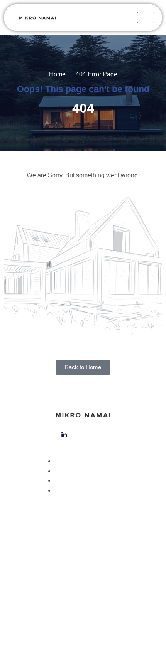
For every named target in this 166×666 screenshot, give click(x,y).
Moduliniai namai (78, 480)
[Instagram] (98, 435)
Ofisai (62, 460)
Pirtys (62, 490)
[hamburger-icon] (145, 17)
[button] (107, 17)
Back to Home (83, 367)
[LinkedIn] (64, 435)
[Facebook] (81, 435)
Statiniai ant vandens (83, 471)
